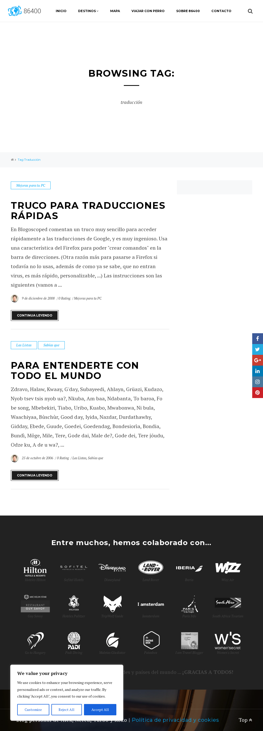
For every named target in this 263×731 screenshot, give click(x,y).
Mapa (115, 11)
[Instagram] (257, 381)
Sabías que (51, 344)
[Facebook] (257, 338)
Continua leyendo (34, 315)
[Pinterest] (257, 392)
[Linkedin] (257, 371)
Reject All (66, 709)
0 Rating (64, 298)
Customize (33, 709)
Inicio (61, 11)
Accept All (100, 709)
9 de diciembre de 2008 (38, 298)
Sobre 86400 (188, 11)
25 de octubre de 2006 (38, 458)
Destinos (87, 11)
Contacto (221, 11)
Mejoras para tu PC (30, 185)
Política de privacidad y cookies (175, 720)
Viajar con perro (148, 11)
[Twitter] (257, 349)
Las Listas (24, 344)
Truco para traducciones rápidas (88, 210)
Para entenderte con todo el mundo (75, 370)
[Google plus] (257, 360)
